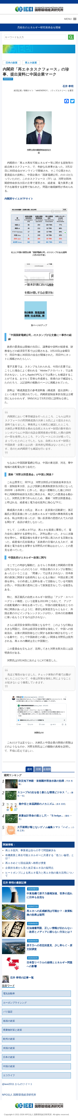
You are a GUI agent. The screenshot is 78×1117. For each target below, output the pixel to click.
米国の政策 (9, 1048)
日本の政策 (11, 62)
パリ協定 (8, 1012)
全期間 (47, 769)
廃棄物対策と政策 (12, 1030)
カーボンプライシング (15, 1002)
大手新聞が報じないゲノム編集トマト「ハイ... (43, 827)
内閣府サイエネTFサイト (19, 198)
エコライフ (9, 1075)
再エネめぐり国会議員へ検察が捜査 (25, 862)
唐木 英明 (60, 804)
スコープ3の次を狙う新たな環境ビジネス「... (43, 792)
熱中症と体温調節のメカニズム (36, 803)
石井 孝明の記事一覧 (22, 977)
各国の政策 (9, 1021)
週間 (29, 769)
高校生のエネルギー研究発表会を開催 (39, 27)
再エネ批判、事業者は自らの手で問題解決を (30, 850)
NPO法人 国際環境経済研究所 (19, 1094)
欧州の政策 (9, 1039)
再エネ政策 (31, 62)
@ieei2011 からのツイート (17, 1084)
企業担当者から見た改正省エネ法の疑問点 (29, 867)
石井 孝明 (68, 86)
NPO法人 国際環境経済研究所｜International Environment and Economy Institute (38, 10)
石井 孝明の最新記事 (14, 882)
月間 (38, 769)
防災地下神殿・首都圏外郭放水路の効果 (41, 780)
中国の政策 (9, 1066)
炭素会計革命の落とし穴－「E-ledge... (41, 815)
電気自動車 (9, 993)
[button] (68, 18)
